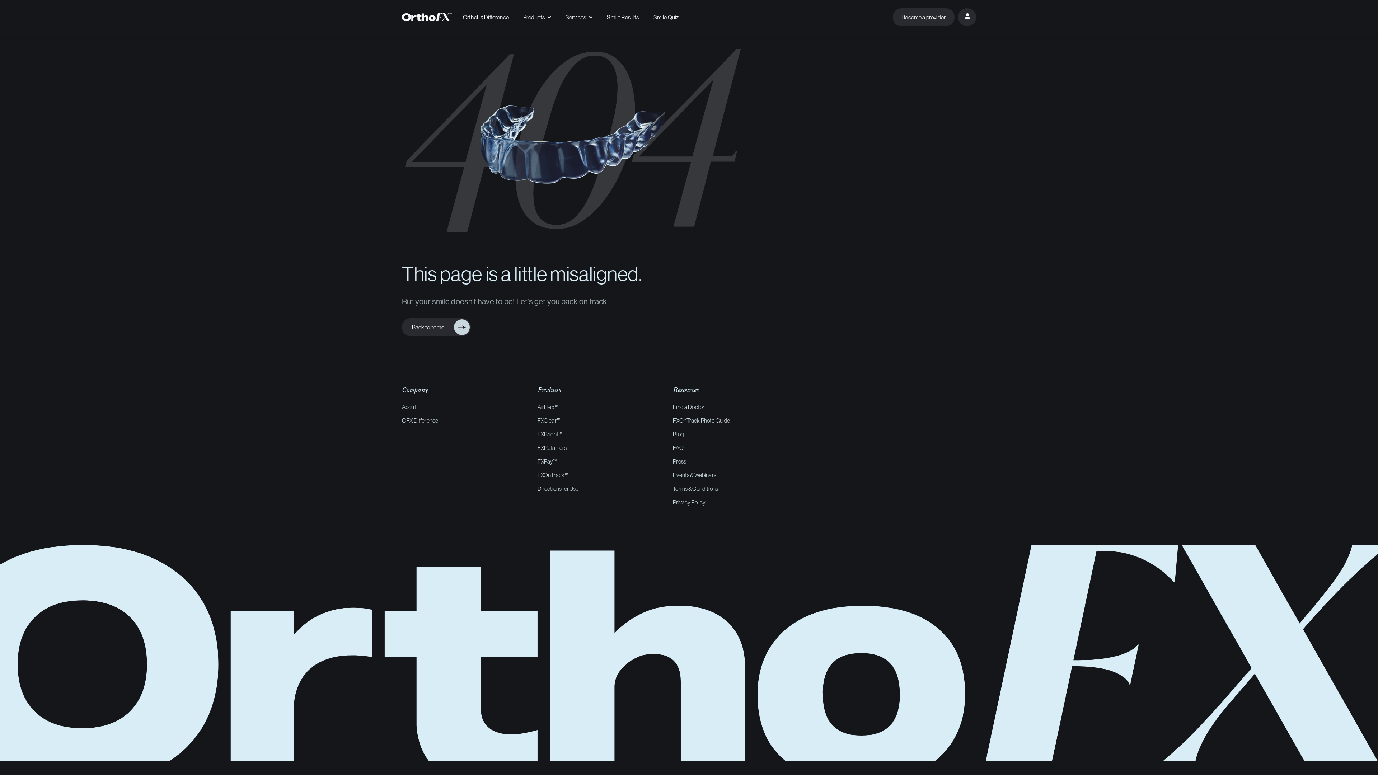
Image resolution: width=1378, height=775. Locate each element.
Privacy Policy (689, 502)
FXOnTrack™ (553, 475)
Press (679, 461)
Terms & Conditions (695, 488)
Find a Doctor (688, 406)
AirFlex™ (548, 406)
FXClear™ (549, 420)
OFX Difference (420, 420)
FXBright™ (550, 434)
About (409, 406)
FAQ (678, 447)
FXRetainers (552, 447)
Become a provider (923, 17)
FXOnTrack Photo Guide (701, 420)
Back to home (430, 327)
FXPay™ (547, 461)
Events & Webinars (694, 475)
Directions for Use (558, 488)
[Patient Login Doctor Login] (967, 17)
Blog (678, 434)
